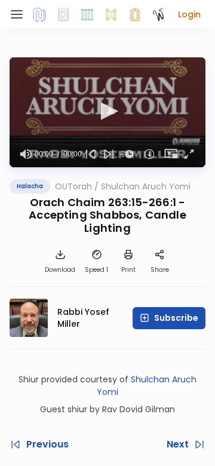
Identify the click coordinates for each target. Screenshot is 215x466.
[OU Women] (158, 14)
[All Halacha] (87, 14)
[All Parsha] (111, 14)
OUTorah (73, 186)
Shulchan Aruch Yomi (146, 186)
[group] (26, 154)
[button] (189, 14)
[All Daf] (135, 14)
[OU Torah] (39, 14)
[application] (107, 112)
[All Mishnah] (63, 14)
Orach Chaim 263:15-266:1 (103, 202)
